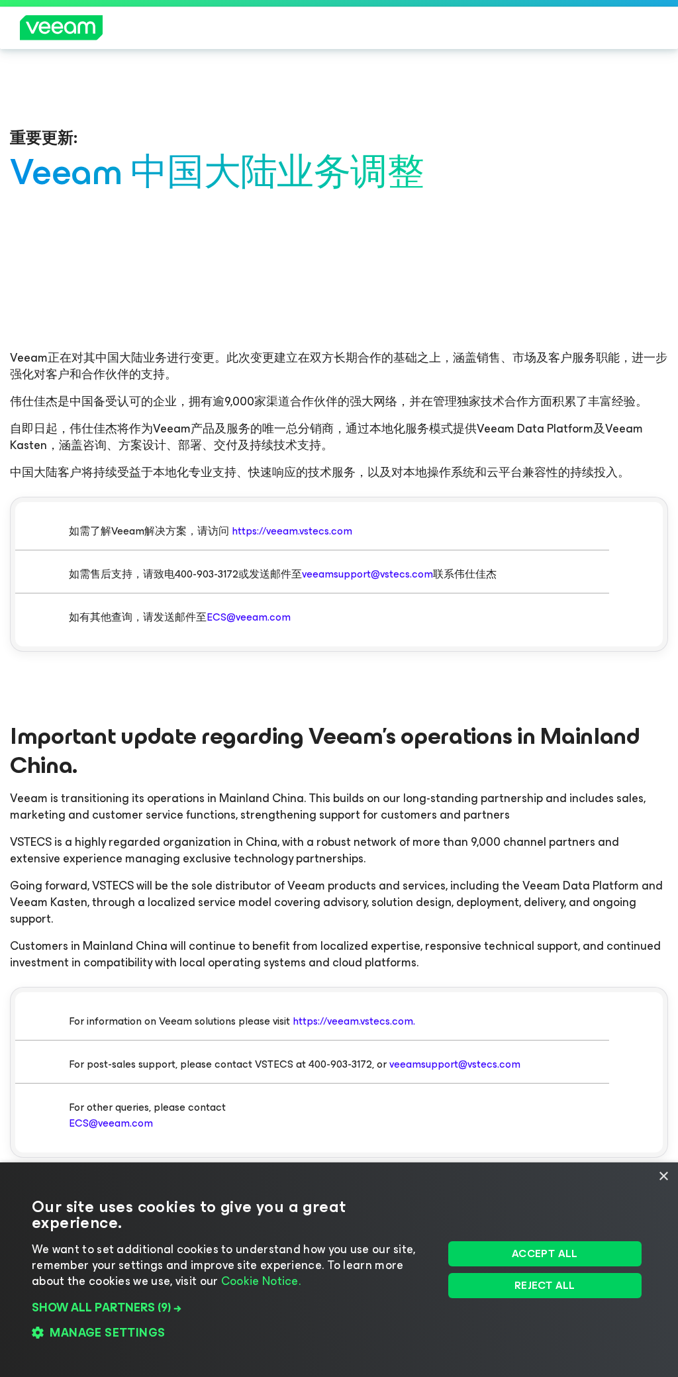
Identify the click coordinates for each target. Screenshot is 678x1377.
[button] (231, 1307)
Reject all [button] (544, 1285)
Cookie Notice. (261, 1281)
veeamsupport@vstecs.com (367, 574)
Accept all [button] (545, 1253)
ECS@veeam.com (249, 617)
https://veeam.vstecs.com (292, 531)
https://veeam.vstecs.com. (354, 1021)
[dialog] (339, 1269)
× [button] (663, 1177)
